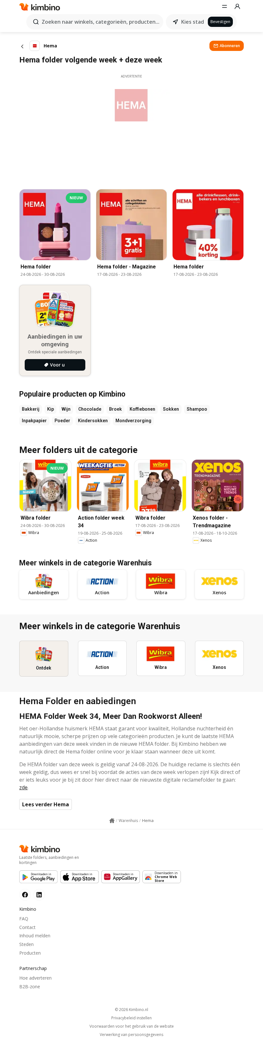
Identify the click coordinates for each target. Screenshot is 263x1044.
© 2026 (131, 1009)
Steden (26, 944)
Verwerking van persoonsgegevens (131, 1034)
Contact (27, 927)
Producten (30, 953)
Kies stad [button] (192, 21)
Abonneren (230, 45)
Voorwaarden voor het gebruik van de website (131, 1026)
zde (23, 787)
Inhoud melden (34, 936)
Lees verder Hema (45, 804)
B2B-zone (29, 986)
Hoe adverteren (35, 978)
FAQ (23, 919)
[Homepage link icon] (112, 820)
